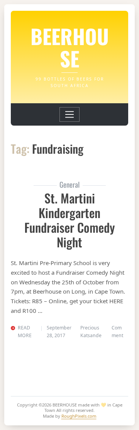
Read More (25, 331)
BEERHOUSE (70, 47)
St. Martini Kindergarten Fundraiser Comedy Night (69, 220)
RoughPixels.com (79, 416)
